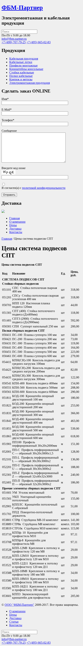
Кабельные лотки (20, 62)
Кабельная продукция (23, 58)
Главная (14, 218)
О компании (17, 221)
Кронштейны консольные (26, 69)
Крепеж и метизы (20, 79)
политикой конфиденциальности (43, 187)
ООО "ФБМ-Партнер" (19, 604)
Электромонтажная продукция (29, 82)
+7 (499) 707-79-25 (14, 42)
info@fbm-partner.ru (14, 38)
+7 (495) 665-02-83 (38, 42)
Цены (13, 225)
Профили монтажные (23, 65)
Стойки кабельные (21, 72)
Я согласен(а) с (33, 187)
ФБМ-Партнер (22, 7)
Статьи (14, 621)
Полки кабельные (21, 76)
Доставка (15, 228)
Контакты (15, 232)
